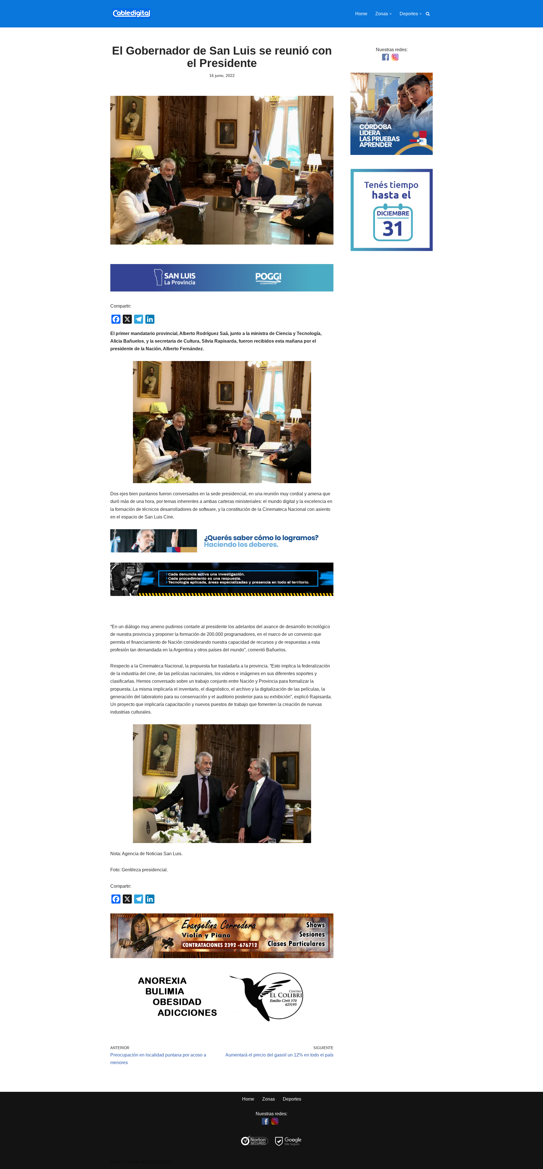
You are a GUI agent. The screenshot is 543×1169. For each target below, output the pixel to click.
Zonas (268, 1099)
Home (361, 13)
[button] (390, 14)
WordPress (159, 1161)
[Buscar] (428, 14)
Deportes (292, 1099)
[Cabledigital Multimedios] (131, 13)
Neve (115, 1161)
